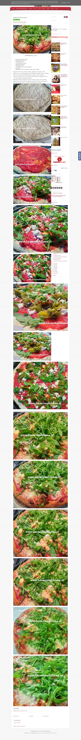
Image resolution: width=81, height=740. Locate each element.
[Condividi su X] (16, 708)
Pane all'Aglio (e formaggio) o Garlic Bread (64, 43)
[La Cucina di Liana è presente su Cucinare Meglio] (59, 162)
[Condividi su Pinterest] (18, 708)
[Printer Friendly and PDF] (16, 20)
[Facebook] (65, 17)
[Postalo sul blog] (14, 708)
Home (13, 8)
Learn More (63, 2)
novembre (55, 237)
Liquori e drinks (53, 202)
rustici (26, 710)
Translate (55, 30)
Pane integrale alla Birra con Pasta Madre (60, 256)
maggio (54, 267)
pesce (52, 211)
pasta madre (21, 710)
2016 (53, 231)
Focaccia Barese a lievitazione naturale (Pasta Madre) (59, 243)
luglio (54, 264)
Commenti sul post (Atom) (20, 726)
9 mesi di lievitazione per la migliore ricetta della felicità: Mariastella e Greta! (64, 75)
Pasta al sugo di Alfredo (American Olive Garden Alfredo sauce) (64, 117)
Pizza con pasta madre (19, 22)
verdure (52, 221)
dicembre (55, 235)
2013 (53, 275)
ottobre (54, 238)
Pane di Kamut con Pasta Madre (58, 245)
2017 (53, 230)
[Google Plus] (67, 17)
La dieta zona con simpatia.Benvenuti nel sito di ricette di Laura (59, 196)
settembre (55, 239)
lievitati (17, 710)
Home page (31, 716)
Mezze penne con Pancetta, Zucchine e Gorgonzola (59, 241)
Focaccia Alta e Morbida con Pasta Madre (60, 261)
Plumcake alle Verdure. (57, 255)
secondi (52, 216)
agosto (54, 263)
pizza (24, 710)
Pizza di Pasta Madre (56, 259)
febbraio (54, 271)
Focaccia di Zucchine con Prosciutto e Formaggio (64, 106)
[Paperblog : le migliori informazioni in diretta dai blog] (54, 171)
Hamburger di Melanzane (57, 258)
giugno (54, 266)
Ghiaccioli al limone (64, 137)
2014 (53, 234)
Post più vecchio (46, 716)
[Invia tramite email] (13, 708)
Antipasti (30, 8)
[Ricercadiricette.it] (54, 165)
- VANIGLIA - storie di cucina (57, 193)
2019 (53, 227)
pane (52, 209)
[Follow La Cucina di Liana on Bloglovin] (56, 150)
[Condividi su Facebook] (17, 708)
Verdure (48, 8)
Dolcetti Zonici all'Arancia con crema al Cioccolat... (59, 250)
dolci (52, 207)
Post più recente (16, 716)
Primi (35, 8)
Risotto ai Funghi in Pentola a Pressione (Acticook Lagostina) (64, 64)
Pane (56, 8)
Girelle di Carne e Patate (63, 85)
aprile (54, 268)
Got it (68, 2)
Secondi (39, 8)
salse (52, 214)
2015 (53, 233)
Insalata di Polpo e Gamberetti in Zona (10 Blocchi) (60, 253)
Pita (53, 251)
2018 (53, 228)
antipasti (52, 205)
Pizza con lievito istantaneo (63, 54)
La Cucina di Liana (40, 731)
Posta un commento (17, 722)
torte (52, 220)
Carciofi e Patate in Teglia (64, 96)
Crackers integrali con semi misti (63, 127)
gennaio (54, 273)
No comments (23, 23)
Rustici (44, 8)
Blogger (48, 731)
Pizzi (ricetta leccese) (56, 248)
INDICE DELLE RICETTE (22, 8)
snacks (52, 218)
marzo (54, 270)
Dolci (53, 8)
